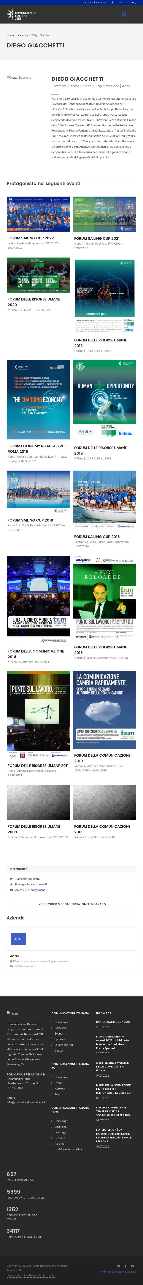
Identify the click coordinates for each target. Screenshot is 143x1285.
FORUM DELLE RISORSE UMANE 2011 (38, 765)
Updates (60, 1039)
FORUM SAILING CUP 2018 (30, 520)
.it (113, 2)
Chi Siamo (61, 1028)
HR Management (34, 889)
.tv (126, 2)
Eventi (59, 1033)
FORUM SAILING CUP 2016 (97, 536)
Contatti (60, 1050)
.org (133, 2)
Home (10, 35)
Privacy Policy (15, 1274)
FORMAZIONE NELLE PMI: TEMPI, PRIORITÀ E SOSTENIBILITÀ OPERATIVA (113, 1111)
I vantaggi (61, 1132)
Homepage (61, 1022)
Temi (57, 1094)
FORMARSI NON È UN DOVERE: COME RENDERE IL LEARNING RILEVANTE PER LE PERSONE (113, 1135)
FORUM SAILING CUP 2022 (31, 238)
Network (60, 1088)
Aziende (59, 1143)
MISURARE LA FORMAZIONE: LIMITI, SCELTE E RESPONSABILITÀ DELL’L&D (114, 1089)
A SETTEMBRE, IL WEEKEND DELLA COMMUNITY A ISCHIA (112, 1066)
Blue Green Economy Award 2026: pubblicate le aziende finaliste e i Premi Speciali (112, 1042)
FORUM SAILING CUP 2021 (97, 238)
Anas (126, 86)
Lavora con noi (64, 1044)
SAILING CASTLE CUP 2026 (113, 1022)
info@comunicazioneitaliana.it (118, 1271)
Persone (23, 35)
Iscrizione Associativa (68, 1149)
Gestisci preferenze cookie (39, 1274)
